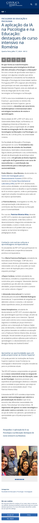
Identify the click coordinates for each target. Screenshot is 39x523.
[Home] (14, 4)
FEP (3, 12)
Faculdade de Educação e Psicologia (12, 492)
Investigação (28, 492)
